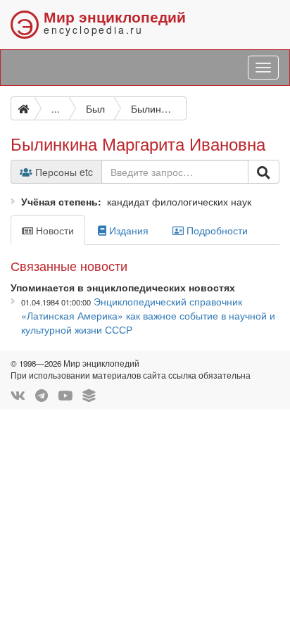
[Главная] (22, 108)
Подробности (216, 230)
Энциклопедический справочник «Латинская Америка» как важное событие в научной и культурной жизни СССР (148, 315)
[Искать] (263, 172)
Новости (53, 230)
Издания (127, 230)
